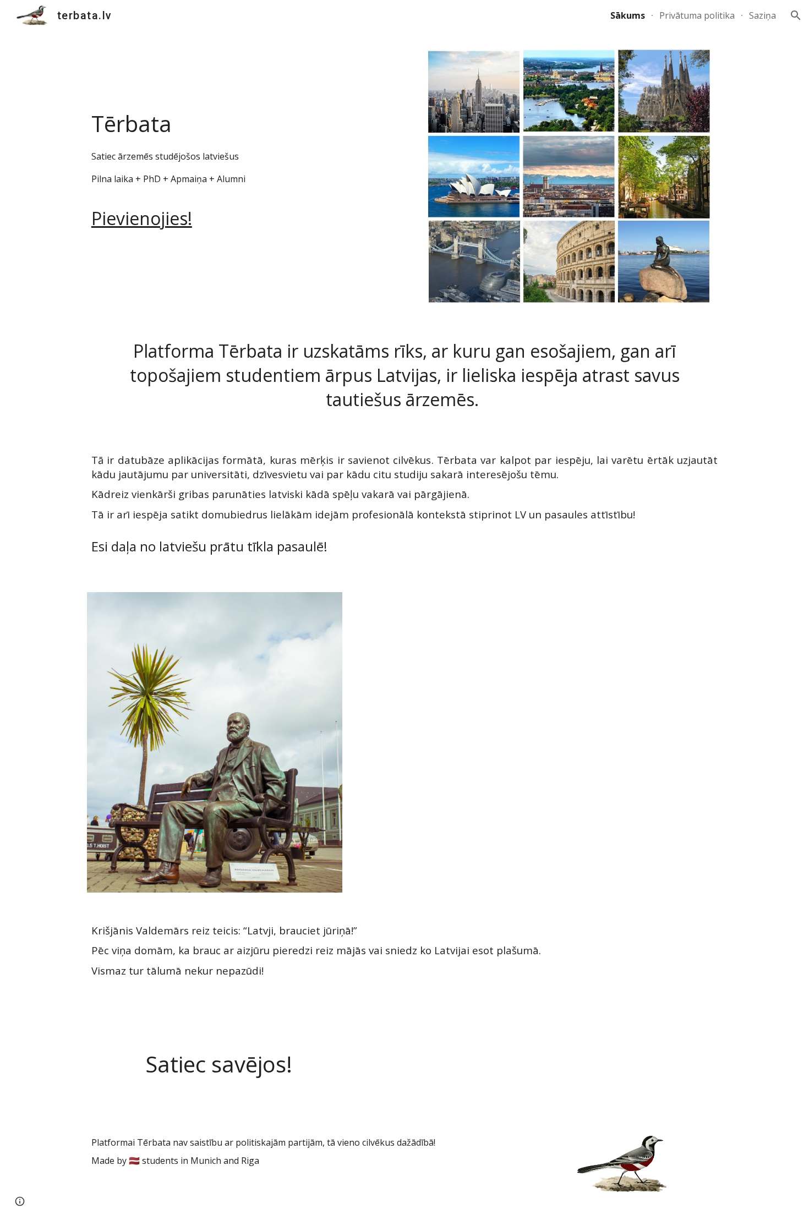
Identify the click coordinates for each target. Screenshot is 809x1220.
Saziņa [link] (762, 15)
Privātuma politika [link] (697, 15)
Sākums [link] (627, 15)
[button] (796, 15)
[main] (241, 140)
